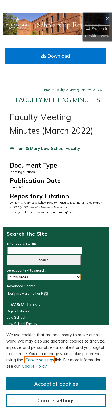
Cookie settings (39, 359)
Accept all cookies (56, 383)
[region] (56, 369)
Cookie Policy (34, 366)
